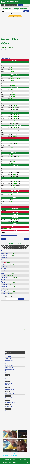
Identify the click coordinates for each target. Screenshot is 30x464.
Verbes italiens (8, 378)
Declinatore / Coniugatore (11, 5)
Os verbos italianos (9, 397)
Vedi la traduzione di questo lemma (8, 49)
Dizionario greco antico (10, 361)
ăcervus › (27, 239)
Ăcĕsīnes (8, 271)
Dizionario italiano (9, 354)
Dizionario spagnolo (9, 369)
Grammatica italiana (9, 356)
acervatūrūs (8, 253)
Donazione (15, 16)
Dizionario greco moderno (11, 370)
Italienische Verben (9, 389)
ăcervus (8, 264)
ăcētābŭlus (9, 286)
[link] (5, 440)
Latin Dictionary (8, 383)
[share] (24, 440)
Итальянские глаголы (10, 402)
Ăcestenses (10, 280)
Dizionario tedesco (9, 367)
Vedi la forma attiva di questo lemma (9, 235)
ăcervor (20, 5)
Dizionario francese (9, 363)
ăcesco (7, 269)
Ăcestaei (9, 277)
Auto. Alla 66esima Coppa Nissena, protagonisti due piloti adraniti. (14, 440)
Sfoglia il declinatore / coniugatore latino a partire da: (15, 296)
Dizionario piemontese (10, 372)
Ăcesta (7, 275)
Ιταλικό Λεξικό (8, 406)
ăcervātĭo (8, 251)
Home (2, 5)
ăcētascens (9, 293)
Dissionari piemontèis (10, 410)
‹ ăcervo (3, 239)
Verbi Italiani (8, 358)
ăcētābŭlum (8, 284)
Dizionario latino (9, 360)
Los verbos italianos (9, 393)
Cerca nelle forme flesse (15, 13)
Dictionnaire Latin (9, 377)
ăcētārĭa (8, 291)
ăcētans (8, 289)
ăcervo (6, 260)
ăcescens (8, 266)
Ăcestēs (8, 282)
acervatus (8, 255)
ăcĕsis (7, 273)
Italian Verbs (8, 384)
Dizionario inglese (9, 365)
